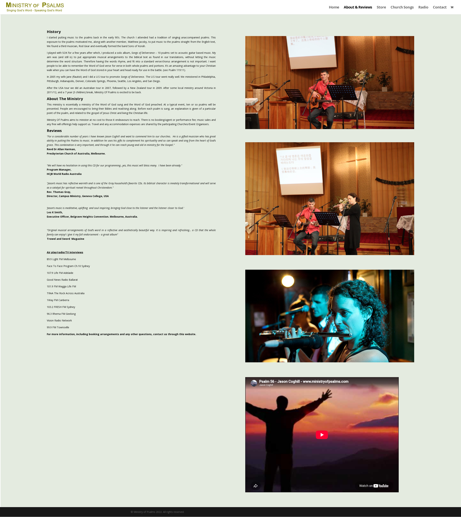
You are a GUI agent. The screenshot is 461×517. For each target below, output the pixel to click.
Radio (423, 8)
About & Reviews (358, 8)
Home (334, 8)
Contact (440, 8)
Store (381, 8)
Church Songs (402, 8)
